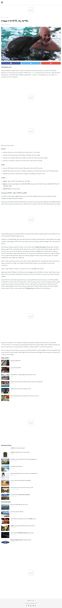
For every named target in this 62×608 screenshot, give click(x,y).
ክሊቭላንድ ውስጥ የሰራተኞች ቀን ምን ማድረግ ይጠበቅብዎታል (23, 459)
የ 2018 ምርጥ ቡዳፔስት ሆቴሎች (17, 448)
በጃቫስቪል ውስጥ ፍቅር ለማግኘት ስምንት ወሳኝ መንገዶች (22, 525)
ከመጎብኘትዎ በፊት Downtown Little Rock (20, 494)
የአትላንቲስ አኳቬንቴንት (15, 360)
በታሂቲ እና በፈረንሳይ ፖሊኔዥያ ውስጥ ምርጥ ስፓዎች (21, 487)
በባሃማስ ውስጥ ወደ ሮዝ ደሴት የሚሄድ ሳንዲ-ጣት (20, 388)
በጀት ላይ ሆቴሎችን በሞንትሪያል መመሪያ (19, 504)
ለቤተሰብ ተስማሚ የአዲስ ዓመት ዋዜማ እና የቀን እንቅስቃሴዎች (23, 473)
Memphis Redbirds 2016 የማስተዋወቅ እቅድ (20, 540)
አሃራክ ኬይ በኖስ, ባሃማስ (15, 367)
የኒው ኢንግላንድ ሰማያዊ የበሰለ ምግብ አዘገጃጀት (20, 480)
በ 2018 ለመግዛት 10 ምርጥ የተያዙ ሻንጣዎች (20, 452)
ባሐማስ (7, 17)
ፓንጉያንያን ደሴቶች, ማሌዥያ (16, 511)
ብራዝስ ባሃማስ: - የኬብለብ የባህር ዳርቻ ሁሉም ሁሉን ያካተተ (23, 374)
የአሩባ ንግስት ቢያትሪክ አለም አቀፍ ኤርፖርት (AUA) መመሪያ (23, 518)
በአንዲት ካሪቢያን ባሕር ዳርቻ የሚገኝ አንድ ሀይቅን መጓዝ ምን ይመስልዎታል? (26, 381)
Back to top (31, 600)
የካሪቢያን (2, 17)
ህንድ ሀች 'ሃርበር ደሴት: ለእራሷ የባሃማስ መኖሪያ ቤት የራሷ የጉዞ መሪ (24, 395)
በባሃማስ (33, 72)
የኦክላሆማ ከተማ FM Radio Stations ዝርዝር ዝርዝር (22, 532)
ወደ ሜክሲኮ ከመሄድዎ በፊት (16, 466)
